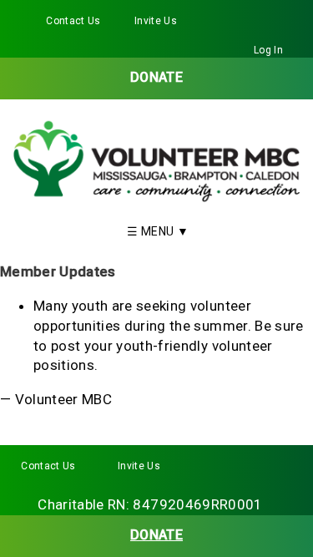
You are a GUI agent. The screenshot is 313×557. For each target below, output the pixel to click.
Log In (268, 50)
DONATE (156, 77)
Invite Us (155, 21)
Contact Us (73, 21)
